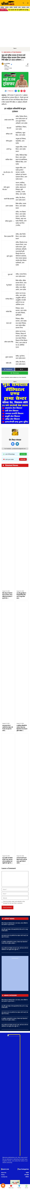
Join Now (23, 454)
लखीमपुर (2, 7)
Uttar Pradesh (16, 52)
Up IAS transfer (22, 377)
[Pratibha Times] (7, 3)
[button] (23, 3)
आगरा (19, 7)
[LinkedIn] (17, 444)
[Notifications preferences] (3, 1185)
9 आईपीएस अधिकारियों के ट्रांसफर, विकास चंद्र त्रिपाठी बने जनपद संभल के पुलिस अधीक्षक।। (14, 942)
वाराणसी (15, 7)
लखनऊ (6, 7)
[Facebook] (12, 444)
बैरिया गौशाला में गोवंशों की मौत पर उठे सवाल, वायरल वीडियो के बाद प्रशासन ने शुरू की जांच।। (15, 923)
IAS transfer (6, 377)
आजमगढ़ (23, 7)
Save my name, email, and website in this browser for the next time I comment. (14, 902)
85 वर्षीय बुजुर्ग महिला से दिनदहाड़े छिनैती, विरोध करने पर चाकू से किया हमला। (15, 929)
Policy (3, 1174)
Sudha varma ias (14, 377)
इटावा (28, 7)
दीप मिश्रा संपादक (15, 440)
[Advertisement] (15, 27)
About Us (3, 1172)
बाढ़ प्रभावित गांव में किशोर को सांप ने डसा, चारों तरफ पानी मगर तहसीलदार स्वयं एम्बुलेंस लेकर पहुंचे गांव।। (15, 948)
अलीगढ (11, 7)
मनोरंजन (27, 1176)
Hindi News (7, 52)
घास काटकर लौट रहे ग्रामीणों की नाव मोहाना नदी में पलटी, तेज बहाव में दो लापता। (15, 936)
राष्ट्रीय (27, 1172)
